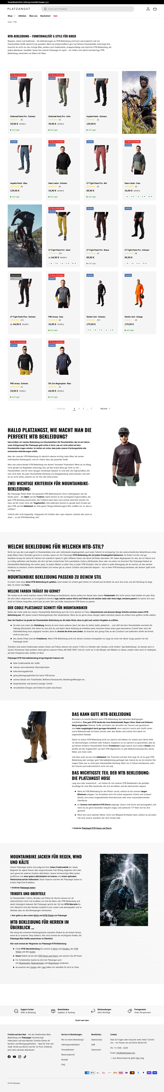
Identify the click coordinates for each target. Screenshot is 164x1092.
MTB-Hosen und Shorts (48, 956)
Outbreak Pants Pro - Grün (59, 116)
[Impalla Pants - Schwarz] (101, 93)
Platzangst (16, 1083)
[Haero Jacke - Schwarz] (63, 159)
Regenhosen (53, 963)
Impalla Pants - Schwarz (96, 116)
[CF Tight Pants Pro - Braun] (101, 226)
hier (138, 1058)
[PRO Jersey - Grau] (63, 293)
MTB (15, 22)
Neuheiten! (45, 16)
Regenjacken (24, 963)
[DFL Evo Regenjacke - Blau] (63, 360)
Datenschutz (96, 1039)
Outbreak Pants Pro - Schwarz (22, 116)
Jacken (32, 951)
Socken (33, 967)
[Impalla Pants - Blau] (24, 159)
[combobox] (87, 9)
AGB (93, 1044)
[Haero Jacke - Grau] (139, 159)
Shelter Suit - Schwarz (95, 316)
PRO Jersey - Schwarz (19, 383)
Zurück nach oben (82, 1020)
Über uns (33, 16)
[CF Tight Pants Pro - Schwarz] (139, 226)
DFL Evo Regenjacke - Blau (59, 383)
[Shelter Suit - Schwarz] (101, 293)
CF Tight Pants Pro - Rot (96, 183)
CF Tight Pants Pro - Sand (59, 250)
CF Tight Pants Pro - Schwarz (137, 250)
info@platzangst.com (125, 1053)
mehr (47, 2)
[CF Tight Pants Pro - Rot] (101, 159)
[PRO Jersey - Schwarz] (24, 360)
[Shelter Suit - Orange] (139, 293)
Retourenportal (68, 1054)
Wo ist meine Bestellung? (72, 1039)
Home (10, 22)
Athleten (22, 16)
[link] (59, 408)
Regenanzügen (37, 963)
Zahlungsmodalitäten (70, 1044)
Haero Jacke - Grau (132, 183)
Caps (44, 967)
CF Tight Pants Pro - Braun (97, 250)
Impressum (96, 1049)
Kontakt (64, 1059)
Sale (55, 16)
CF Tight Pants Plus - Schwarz (23, 316)
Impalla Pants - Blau (18, 183)
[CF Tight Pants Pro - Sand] (63, 226)
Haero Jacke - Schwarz (57, 183)
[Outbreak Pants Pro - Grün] (63, 93)
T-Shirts (54, 948)
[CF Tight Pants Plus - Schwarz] (24, 293)
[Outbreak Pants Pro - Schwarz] (24, 93)
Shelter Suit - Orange (134, 316)
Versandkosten (67, 1049)
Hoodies (65, 948)
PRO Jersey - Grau (55, 316)
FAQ (63, 1064)
